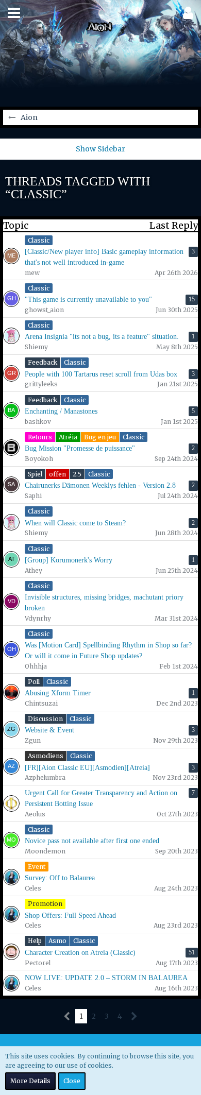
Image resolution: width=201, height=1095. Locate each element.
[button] (14, 13)
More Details (30, 1081)
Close (71, 1081)
